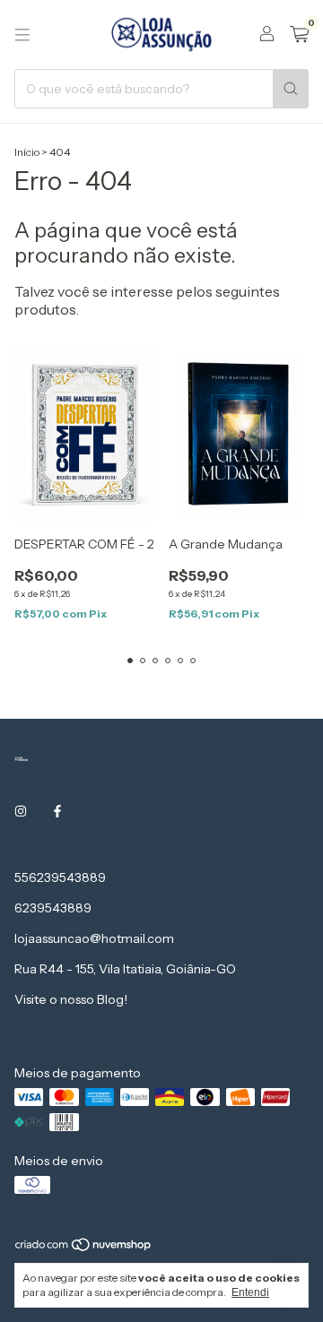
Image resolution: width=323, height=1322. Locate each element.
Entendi (250, 1292)
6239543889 (53, 908)
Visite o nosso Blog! (70, 999)
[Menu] (22, 35)
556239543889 (60, 877)
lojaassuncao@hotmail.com (94, 938)
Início (26, 152)
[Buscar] (291, 88)
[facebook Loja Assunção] (57, 811)
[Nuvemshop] (83, 1249)
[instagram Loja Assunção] (20, 811)
